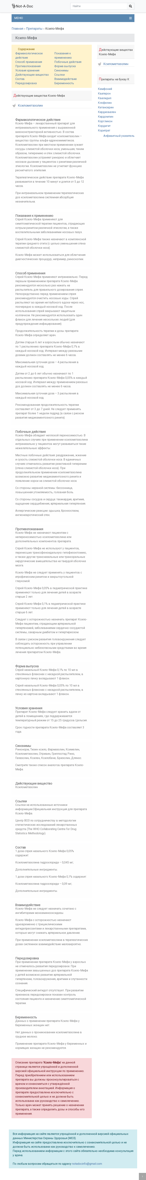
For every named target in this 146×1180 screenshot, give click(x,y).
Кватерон (104, 93)
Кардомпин (105, 116)
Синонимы (61, 70)
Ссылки (59, 74)
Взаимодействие (65, 79)
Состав (20, 79)
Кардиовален (107, 112)
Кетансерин (106, 107)
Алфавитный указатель (118, 136)
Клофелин (105, 102)
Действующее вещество (32, 74)
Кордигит (104, 126)
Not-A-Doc (24, 6)
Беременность (64, 83)
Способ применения (28, 62)
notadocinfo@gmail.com (87, 1163)
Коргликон (105, 121)
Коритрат (104, 130)
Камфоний (105, 89)
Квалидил (104, 98)
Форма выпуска (65, 66)
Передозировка (26, 83)
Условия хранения (27, 70)
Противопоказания (28, 66)
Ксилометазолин (30, 105)
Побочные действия (67, 62)
